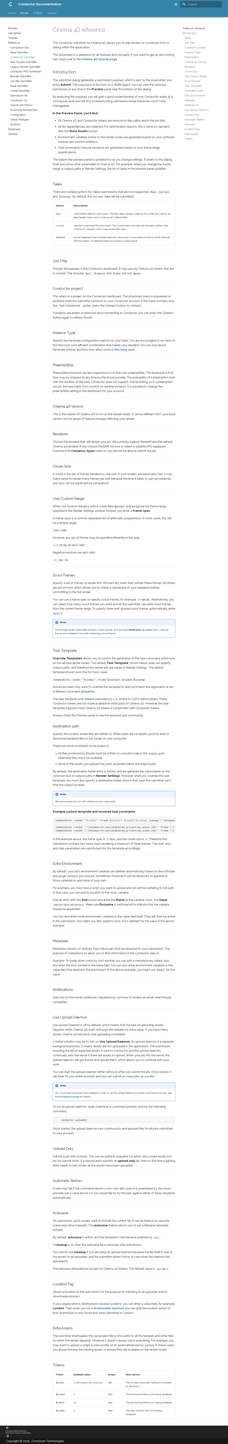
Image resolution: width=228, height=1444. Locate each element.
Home (11, 13)
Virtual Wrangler (19, 119)
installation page (69, 1096)
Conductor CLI (18, 100)
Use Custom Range (196, 76)
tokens (89, 699)
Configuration (18, 114)
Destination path (194, 90)
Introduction (189, 33)
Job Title (190, 42)
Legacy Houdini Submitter (25, 66)
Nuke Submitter (19, 85)
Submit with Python (21, 105)
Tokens (189, 138)
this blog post (124, 349)
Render (24, 13)
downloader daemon (108, 1308)
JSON (117, 84)
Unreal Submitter (20, 90)
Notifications (192, 105)
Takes (188, 38)
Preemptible (192, 57)
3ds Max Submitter (21, 81)
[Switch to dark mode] (176, 4)
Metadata (190, 100)
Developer (14, 129)
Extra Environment (195, 95)
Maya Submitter (19, 52)
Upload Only (192, 114)
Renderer (190, 66)
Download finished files (23, 110)
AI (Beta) (38, 13)
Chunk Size (191, 71)
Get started (14, 33)
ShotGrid (15, 124)
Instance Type (193, 52)
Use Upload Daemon (197, 110)
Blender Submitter (20, 76)
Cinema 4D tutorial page (99, 59)
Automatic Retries (195, 119)
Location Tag (192, 129)
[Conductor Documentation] (10, 4)
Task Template (193, 85)
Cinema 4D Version (196, 62)
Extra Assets (191, 134)
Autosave (190, 124)
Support (52, 13)
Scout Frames (192, 81)
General (12, 134)
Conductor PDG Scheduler (25, 71)
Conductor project (195, 47)
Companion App (19, 47)
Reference (14, 42)
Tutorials (13, 38)
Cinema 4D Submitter (22, 57)
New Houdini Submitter (23, 62)
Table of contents (193, 28)
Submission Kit (18, 95)
